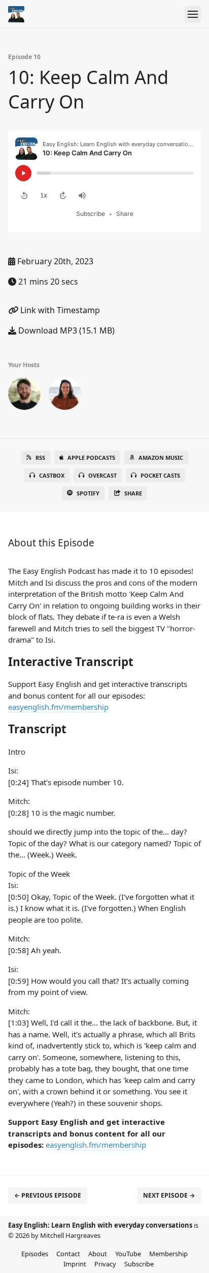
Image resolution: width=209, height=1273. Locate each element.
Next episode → (169, 1195)
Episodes (34, 1253)
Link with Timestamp (59, 310)
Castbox (51, 475)
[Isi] (65, 395)
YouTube (128, 1253)
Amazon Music (160, 457)
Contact (68, 1253)
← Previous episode (47, 1195)
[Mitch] (24, 395)
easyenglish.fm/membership (58, 707)
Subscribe (139, 1263)
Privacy (105, 1263)
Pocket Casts (160, 475)
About (97, 1253)
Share (133, 493)
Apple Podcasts (91, 457)
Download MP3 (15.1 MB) (65, 330)
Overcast (102, 475)
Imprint (74, 1263)
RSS (40, 457)
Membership (168, 1253)
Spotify (88, 493)
